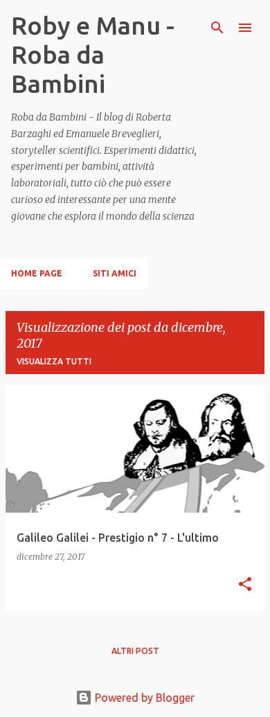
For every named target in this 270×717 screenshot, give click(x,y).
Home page (36, 273)
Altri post (135, 650)
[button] (245, 585)
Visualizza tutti (54, 361)
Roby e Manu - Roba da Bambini (92, 54)
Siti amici (114, 273)
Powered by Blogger (143, 697)
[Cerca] (217, 27)
